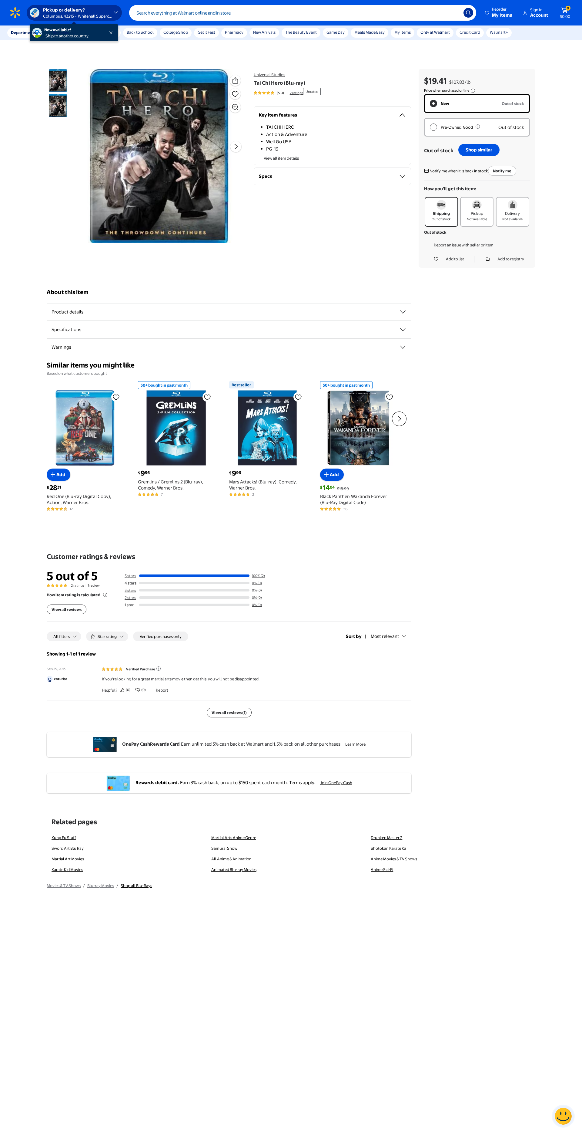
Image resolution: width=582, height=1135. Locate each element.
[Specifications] (402, 329)
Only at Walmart (435, 32)
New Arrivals (264, 32)
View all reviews (67, 609)
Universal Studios (269, 74)
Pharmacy (234, 32)
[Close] (112, 32)
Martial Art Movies (68, 858)
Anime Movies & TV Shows (394, 858)
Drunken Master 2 (386, 837)
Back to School (140, 32)
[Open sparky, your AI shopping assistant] (563, 1116)
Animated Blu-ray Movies (233, 869)
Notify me (502, 170)
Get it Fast (206, 32)
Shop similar (479, 150)
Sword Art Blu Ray (68, 848)
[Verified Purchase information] (158, 668)
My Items (402, 32)
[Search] (468, 13)
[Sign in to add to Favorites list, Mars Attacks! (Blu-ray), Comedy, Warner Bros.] (298, 397)
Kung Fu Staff (64, 837)
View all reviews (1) (229, 712)
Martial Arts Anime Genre (233, 837)
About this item (68, 292)
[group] (278, 93)
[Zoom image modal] (235, 107)
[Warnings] (402, 347)
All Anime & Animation (231, 858)
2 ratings (296, 93)
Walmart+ (499, 32)
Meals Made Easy (369, 32)
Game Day (335, 32)
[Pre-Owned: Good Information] (477, 126)
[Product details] (402, 312)
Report (162, 690)
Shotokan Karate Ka (388, 848)
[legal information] (472, 90)
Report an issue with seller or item (463, 244)
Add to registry (510, 258)
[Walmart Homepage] (15, 13)
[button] (499, 13)
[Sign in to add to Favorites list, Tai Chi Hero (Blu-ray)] (235, 93)
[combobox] (302, 13)
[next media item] (235, 146)
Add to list (455, 258)
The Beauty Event (301, 32)
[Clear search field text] (454, 13)
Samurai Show (224, 848)
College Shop (175, 32)
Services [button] (61, 32)
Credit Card (470, 32)
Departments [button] (23, 32)
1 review (94, 585)
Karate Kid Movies (67, 869)
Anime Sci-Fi (382, 869)
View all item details (281, 158)
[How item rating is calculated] (105, 594)
